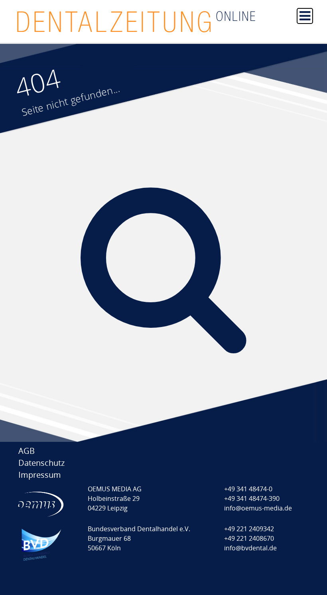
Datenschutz (41, 462)
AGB (26, 450)
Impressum (39, 474)
